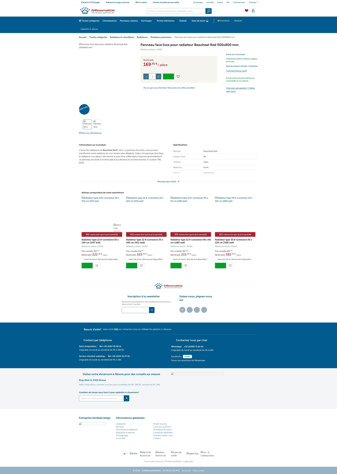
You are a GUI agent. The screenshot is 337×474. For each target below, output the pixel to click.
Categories (121, 424)
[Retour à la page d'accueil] (97, 10)
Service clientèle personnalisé (166, 2)
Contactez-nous (239, 2)
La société (210, 2)
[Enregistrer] (126, 398)
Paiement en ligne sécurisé (117, 2)
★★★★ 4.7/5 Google (90, 2)
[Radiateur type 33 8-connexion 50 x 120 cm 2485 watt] (235, 199)
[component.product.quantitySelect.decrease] (146, 76)
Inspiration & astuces (125, 432)
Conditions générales (163, 432)
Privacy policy (198, 471)
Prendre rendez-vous (163, 435)
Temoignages (198, 2)
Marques (120, 427)
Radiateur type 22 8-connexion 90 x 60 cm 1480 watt (190, 241)
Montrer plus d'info (167, 181)
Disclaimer (186, 471)
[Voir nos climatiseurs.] (107, 133)
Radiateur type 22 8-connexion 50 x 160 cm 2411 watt (144, 241)
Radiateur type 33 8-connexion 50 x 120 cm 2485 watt (233, 241)
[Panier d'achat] (257, 9)
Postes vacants (160, 424)
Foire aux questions (162, 427)
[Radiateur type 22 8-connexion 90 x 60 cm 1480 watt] (190, 199)
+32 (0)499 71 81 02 (193, 346)
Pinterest (204, 310)
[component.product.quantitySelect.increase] (158, 76)
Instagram (197, 310)
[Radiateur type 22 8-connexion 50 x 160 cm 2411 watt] (146, 199)
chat (204, 340)
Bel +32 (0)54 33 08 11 (110, 346)
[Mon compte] (253, 10)
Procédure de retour (162, 430)
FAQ (227, 2)
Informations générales (130, 417)
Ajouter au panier (168, 76)
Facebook (190, 310)
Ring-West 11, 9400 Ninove (92, 380)
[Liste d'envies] (246, 10)
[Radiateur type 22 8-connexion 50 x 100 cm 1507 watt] (102, 199)
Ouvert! (187, 357)
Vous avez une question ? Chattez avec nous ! (240, 89)
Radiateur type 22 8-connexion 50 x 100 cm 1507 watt (100, 241)
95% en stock (141, 2)
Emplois (220, 2)
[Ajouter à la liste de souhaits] (178, 76)
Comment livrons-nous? (236, 71)
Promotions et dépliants (127, 430)
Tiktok (182, 310)
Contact (157, 438)
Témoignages (122, 435)
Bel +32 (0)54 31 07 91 (119, 356)
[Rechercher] (208, 11)
